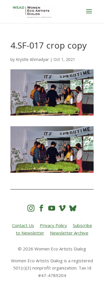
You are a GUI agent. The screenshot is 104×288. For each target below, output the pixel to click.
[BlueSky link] (73, 208)
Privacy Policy (53, 225)
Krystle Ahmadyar (32, 59)
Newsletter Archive (69, 233)
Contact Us (23, 225)
